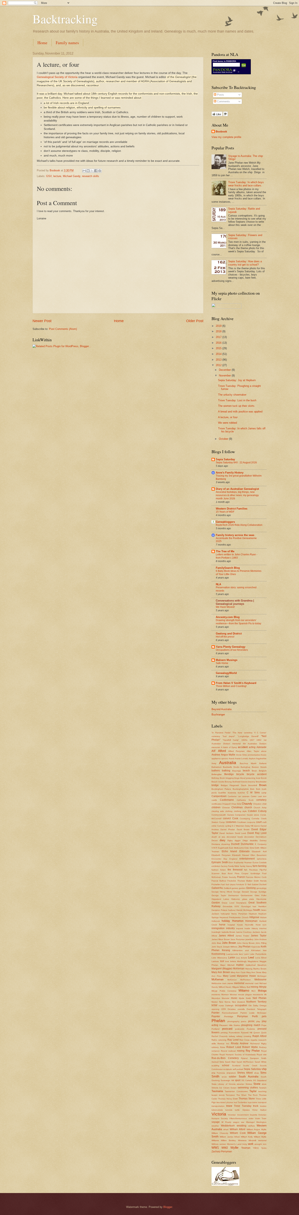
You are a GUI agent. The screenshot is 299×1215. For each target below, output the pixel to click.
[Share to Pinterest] (100, 171)
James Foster (242, 936)
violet (251, 1118)
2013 (219, 359)
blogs (236, 778)
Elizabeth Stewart (240, 855)
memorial (239, 983)
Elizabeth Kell (259, 851)
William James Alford (230, 1137)
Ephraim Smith (220, 862)
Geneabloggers (225, 521)
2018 (219, 331)
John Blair (216, 943)
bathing (226, 770)
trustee (263, 1106)
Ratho (214, 1040)
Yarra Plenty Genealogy (230, 646)
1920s (244, 740)
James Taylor (258, 935)
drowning (225, 844)
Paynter (216, 1016)
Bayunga (236, 771)
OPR (223, 1009)
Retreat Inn (223, 1043)
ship (264, 1069)
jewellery (249, 939)
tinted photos (226, 1102)
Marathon (262, 965)
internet (262, 928)
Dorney (263, 840)
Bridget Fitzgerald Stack (233, 785)
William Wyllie (260, 1137)
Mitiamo (244, 990)
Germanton (233, 895)
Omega (263, 1005)
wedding (241, 1125)
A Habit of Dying (229, 747)
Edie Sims (249, 848)
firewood (237, 869)
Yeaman (245, 1148)
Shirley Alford (245, 1073)
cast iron (262, 796)
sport (237, 1080)
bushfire (222, 793)
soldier (232, 1076)
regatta (254, 1040)
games (235, 888)
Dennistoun (261, 837)
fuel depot (231, 884)
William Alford (237, 1129)
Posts (220, 94)
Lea (238, 958)
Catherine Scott (245, 800)
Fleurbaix (253, 870)
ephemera (261, 859)
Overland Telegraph (256, 1009)
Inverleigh (216, 932)
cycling (228, 826)
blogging (230, 778)
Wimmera (242, 1140)
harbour (232, 910)
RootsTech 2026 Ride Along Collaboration (239, 525)
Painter (215, 1013)
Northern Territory (256, 1002)
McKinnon (232, 980)
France (241, 877)
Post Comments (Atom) (63, 328)
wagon (236, 1122)
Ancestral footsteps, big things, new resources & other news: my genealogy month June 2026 (237, 495)
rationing (222, 1040)
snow (224, 1077)
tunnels (228, 1110)
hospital (231, 925)
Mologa (262, 990)
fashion (215, 870)
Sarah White (260, 1062)
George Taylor (219, 895)
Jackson (256, 932)
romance (216, 1051)
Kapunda (255, 947)
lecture (57, 176)
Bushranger (218, 714)
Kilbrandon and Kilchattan (246, 950)
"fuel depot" (228, 736)
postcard (227, 1028)
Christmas (237, 807)
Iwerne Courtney (244, 932)
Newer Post (42, 321)
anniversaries (254, 755)
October (224, 438)
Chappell (226, 804)
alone (263, 751)
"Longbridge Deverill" (248, 736)
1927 (252, 740)
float (224, 873)
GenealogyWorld (226, 673)
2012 (219, 365)
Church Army (260, 807)
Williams (215, 1140)
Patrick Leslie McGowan (253, 1013)
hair (254, 906)
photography (233, 1021)
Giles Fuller (260, 895)
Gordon (216, 902)
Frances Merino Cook (256, 877)
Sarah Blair (230, 1062)
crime (214, 826)
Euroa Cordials (260, 862)
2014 (219, 353)
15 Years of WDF (225, 511)
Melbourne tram (219, 983)
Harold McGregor (244, 910)
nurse (221, 1005)
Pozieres (251, 1029)
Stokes (249, 1084)
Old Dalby (253, 1005)
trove (229, 1105)
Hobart (263, 917)
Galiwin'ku (217, 888)
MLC (253, 991)
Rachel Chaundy (220, 1036)
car (239, 796)
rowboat (232, 1051)
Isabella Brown (229, 932)
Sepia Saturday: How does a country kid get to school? (245, 263)
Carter (253, 796)
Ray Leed (233, 1040)
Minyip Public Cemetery (224, 991)
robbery (215, 1047)
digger (238, 840)
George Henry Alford (222, 892)
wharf (225, 1129)
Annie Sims (241, 755)
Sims (263, 1072)
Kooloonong (218, 954)
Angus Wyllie (228, 754)
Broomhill (252, 785)
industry (230, 928)
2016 (219, 342)
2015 (219, 348)
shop (256, 1073)
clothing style (240, 811)
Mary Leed (229, 976)
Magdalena (253, 961)
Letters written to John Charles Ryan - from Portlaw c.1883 (236, 556)
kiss (264, 950)
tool (235, 1102)
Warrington (261, 1122)
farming (262, 866)
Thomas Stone (247, 1098)
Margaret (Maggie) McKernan (228, 968)
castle (214, 800)
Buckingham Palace (221, 789)
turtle (237, 1110)
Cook (235, 818)
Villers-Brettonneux (238, 1118)
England (233, 859)
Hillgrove (254, 917)
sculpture (227, 1069)
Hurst (258, 925)
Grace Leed (228, 903)
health (256, 910)
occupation (241, 1005)
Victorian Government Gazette (242, 1115)
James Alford (226, 935)
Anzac (263, 755)
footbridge (255, 873)
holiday (226, 920)
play (258, 1021)
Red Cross (244, 1040)
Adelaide (261, 747)
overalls (241, 1009)
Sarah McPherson (245, 1062)
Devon (215, 840)
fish (245, 870)
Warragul (250, 1122)
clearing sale (218, 811)
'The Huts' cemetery (242, 733)
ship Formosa (218, 1073)
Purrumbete (234, 1032)
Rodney (262, 1047)
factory (224, 866)
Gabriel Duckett (259, 884)
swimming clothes (248, 1087)
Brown (262, 785)
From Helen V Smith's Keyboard (236, 683)
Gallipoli (227, 888)
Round (224, 1051)
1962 (258, 740)
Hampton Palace (219, 910)
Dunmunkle (247, 844)
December (225, 369)
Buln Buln (255, 789)
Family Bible (233, 866)
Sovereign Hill (227, 1080)
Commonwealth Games (223, 815)
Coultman (241, 822)
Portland (215, 1029)
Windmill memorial (257, 1140)
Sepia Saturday (225, 459)
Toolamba (242, 1102)
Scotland (236, 1065)
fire (229, 869)
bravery (251, 782)
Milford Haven (225, 987)
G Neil (248, 884)
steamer (240, 1084)
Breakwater (261, 782)
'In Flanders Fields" (221, 733)
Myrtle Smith (245, 998)
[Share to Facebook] (96, 171)
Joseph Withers (230, 947)
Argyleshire (261, 758)
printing (224, 1032)
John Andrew (260, 939)
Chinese (226, 807)
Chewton (257, 804)
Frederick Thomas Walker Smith (243, 881)
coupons (251, 822)
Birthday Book (218, 778)
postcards (239, 1029)
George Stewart (241, 892)
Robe (222, 1047)
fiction (223, 870)
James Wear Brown (221, 939)
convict (227, 818)
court (259, 822)
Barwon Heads (259, 767)
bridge (215, 785)
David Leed (240, 833)
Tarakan (262, 1088)
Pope (263, 1025)
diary (222, 840)
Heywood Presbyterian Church (233, 917)
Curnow (220, 826)
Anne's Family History (229, 472)
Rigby (263, 1043)
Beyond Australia (221, 709)
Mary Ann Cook (238, 972)
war (242, 1122)
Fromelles (216, 884)
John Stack (217, 947)
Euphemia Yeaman (243, 862)
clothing (228, 811)
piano (243, 1021)
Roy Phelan (253, 1050)
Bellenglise (217, 774)
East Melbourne (236, 848)
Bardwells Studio (231, 767)
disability (254, 840)
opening (215, 1009)
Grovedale (227, 906)
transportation (218, 1106)
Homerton (237, 920)
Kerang (226, 950)
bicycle (240, 774)
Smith (215, 1076)
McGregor (261, 976)
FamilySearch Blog (228, 567)
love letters (230, 961)
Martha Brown (259, 969)
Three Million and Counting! (231, 686)
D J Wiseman (238, 826)
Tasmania (217, 1091)
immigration (218, 928)
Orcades (232, 1009)
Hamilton (262, 906)
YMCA (256, 1148)
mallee (240, 965)
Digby (230, 840)
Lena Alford (260, 958)
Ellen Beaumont (258, 855)
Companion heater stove (247, 815)
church (248, 807)
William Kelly (247, 1137)
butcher (241, 793)
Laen (246, 954)
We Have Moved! (225, 607)
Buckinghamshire (241, 789)
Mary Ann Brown (221, 972)
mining (254, 987)
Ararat (231, 758)
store (264, 1084)
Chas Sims (236, 804)
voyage (216, 1122)
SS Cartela (246, 1080)
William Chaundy (220, 1133)
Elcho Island (229, 851)
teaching (262, 1091)
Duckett (235, 844)
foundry (232, 877)
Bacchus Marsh (248, 763)
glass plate (248, 899)
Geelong (251, 888)
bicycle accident (256, 774)
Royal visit (261, 1054)
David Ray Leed (256, 833)
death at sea (218, 837)
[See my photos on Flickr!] (226, 307)
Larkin (231, 957)
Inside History (251, 928)
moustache (258, 994)
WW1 (215, 1147)
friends (263, 881)
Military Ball (245, 987)
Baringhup (245, 767)
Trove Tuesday (242, 1106)
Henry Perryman (239, 914)
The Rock (253, 1095)
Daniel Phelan (227, 829)
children (216, 807)
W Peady (226, 1122)
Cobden (252, 811)
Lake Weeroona (219, 958)
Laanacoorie (232, 954)
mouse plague (245, 994)
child (264, 804)
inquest (239, 928)
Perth (255, 1016)
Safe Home (222, 663)
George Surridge (258, 892)
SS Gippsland (259, 1080)
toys (250, 1102)
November (225, 375)
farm (255, 866)
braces (244, 782)
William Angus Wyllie (256, 1129)
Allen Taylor (253, 751)
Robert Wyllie (250, 1047)
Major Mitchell (227, 965)
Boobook (221, 131)
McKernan (218, 979)
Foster (225, 877)
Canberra (232, 796)
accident (243, 747)
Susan (233, 1088)
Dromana (216, 844)
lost (222, 961)
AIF (214, 750)
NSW (214, 1005)
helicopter (225, 914)
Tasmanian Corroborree (236, 1091)
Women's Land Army (237, 1144)
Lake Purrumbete (258, 954)
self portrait (238, 1069)
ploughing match (250, 1025)
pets (264, 1016)
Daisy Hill (249, 826)
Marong (248, 969)
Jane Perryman (237, 939)
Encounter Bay (219, 859)
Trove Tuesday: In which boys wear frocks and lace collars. (246, 184)
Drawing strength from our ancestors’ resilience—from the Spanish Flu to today (238, 622)
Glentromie (261, 899)
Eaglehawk (223, 848)
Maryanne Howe (246, 976)
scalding (215, 1065)
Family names (67, 42)
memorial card (251, 983)
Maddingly (242, 961)
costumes (231, 822)
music (234, 998)
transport (262, 1102)
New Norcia (224, 1002)
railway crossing (243, 1036)
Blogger (167, 1206)
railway (232, 1036)
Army (214, 763)
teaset (214, 1095)
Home (42, 42)
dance (257, 826)
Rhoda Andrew (239, 1043)
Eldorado (244, 851)
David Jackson (226, 833)
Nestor (215, 1002)
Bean (254, 771)
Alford (222, 750)
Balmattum (217, 767)
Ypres (263, 1148)
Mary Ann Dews (253, 972)
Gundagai (246, 906)
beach (246, 770)
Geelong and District (229, 633)
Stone (256, 1083)
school (225, 1065)
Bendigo (229, 774)
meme (230, 983)
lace (241, 954)
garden (242, 888)
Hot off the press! (225, 636)
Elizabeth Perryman (221, 855)
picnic (251, 1021)
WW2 (225, 1147)
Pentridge (228, 1016)
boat (258, 778)
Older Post (194, 321)
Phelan (218, 1020)
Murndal (225, 998)
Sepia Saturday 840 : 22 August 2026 (236, 462)
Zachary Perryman (222, 1151)
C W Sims (253, 792)
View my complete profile (226, 137)
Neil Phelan (259, 998)
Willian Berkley (228, 1140)
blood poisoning (247, 778)
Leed (251, 957)
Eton (231, 862)
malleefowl (250, 965)
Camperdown (219, 796)
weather (215, 1126)
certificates (217, 804)
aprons (224, 758)
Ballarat (262, 763)
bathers (216, 770)
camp (263, 793)
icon (264, 925)
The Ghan (241, 1095)
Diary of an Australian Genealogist (237, 488)
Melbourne (260, 979)
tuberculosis (217, 1110)
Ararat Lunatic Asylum (245, 758)
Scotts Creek (250, 1065)
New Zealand (238, 1002)
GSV (49, 176)
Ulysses (246, 1110)
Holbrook (216, 921)
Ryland (244, 1058)
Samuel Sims (218, 1062)
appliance (216, 758)
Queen (256, 1032)
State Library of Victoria (224, 1084)
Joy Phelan (244, 946)
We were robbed (227, 422)
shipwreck (231, 1073)
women (222, 1144)
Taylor (252, 1091)
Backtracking (65, 19)
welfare (251, 1126)
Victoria (219, 1114)
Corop (222, 822)
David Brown (243, 829)
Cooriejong (245, 818)
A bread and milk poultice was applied (240, 411)
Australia (227, 762)
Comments (223, 101)
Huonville (249, 925)
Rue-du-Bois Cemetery (225, 1058)
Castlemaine (227, 800)
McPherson (245, 980)
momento (216, 994)
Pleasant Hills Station (229, 1025)
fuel (223, 884)
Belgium (262, 771)
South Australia (248, 1076)
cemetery (261, 800)
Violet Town (260, 1118)
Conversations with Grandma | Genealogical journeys (235, 602)
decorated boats (235, 837)
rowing (240, 1051)
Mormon (225, 994)
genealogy (261, 888)
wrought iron (260, 1144)
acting (252, 747)
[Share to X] (92, 171)
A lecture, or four (228, 417)
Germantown (247, 895)
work (250, 1143)
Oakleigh (229, 1005)
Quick (263, 1032)
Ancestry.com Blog (228, 617)
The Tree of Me (225, 551)
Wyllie (234, 1147)
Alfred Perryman (236, 751)
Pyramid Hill (246, 1032)
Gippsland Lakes (220, 899)
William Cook (238, 1133)
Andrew (216, 754)
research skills (90, 176)
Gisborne (235, 899)
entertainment (247, 858)
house (240, 925)
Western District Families (231, 508)
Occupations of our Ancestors (232, 650)
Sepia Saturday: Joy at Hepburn (237, 380)
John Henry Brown (246, 943)
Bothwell (236, 782)
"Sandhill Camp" (231, 740)
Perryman (242, 1016)
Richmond (255, 1043)
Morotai (233, 994)
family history (246, 866)
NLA (218, 584)
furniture (240, 884)
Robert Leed (233, 1047)
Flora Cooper (242, 873)
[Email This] (84, 171)
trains (254, 1102)
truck (255, 1106)
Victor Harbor (259, 1110)
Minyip (262, 987)
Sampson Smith (258, 1058)
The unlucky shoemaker (232, 394)
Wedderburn (228, 1125)
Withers (215, 1144)
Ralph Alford (259, 1036)
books (221, 782)
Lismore (215, 961)
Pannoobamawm (230, 1013)
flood (230, 873)
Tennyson (230, 1095)
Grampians (241, 903)
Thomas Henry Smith (228, 1099)
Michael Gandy (71, 176)
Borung (228, 782)
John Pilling (260, 943)
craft (264, 822)
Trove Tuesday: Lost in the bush (237, 400)
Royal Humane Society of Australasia (237, 1054)
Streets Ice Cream (220, 1088)
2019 (219, 325)
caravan (246, 796)
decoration (249, 837)
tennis (222, 1095)
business (232, 793)
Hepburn (253, 914)
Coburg (262, 811)
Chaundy (247, 803)
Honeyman (251, 921)
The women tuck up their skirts (236, 405)
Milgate (235, 987)
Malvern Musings (226, 660)
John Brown (229, 942)
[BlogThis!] (88, 171)
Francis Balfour (219, 881)
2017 (219, 337)
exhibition (216, 866)
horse (222, 924)
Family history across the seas (235, 535)
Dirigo (245, 840)
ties (218, 1102)
